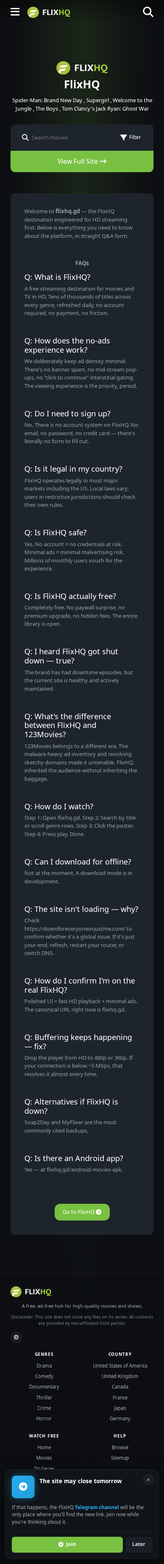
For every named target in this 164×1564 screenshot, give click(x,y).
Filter (135, 137)
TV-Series (44, 1469)
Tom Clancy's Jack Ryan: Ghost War (105, 108)
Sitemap (120, 1458)
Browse (120, 1447)
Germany (120, 1418)
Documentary (44, 1386)
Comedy (44, 1376)
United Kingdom (120, 1376)
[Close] (148, 1480)
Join (71, 1544)
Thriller (44, 1397)
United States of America (120, 1366)
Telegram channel (97, 1507)
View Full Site (79, 161)
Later (138, 1544)
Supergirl (97, 100)
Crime (44, 1408)
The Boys (46, 108)
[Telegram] (17, 1338)
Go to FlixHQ (79, 1212)
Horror (44, 1418)
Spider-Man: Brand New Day (47, 100)
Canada (120, 1386)
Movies (44, 1458)
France (120, 1397)
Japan (120, 1408)
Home (44, 1447)
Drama (44, 1366)
